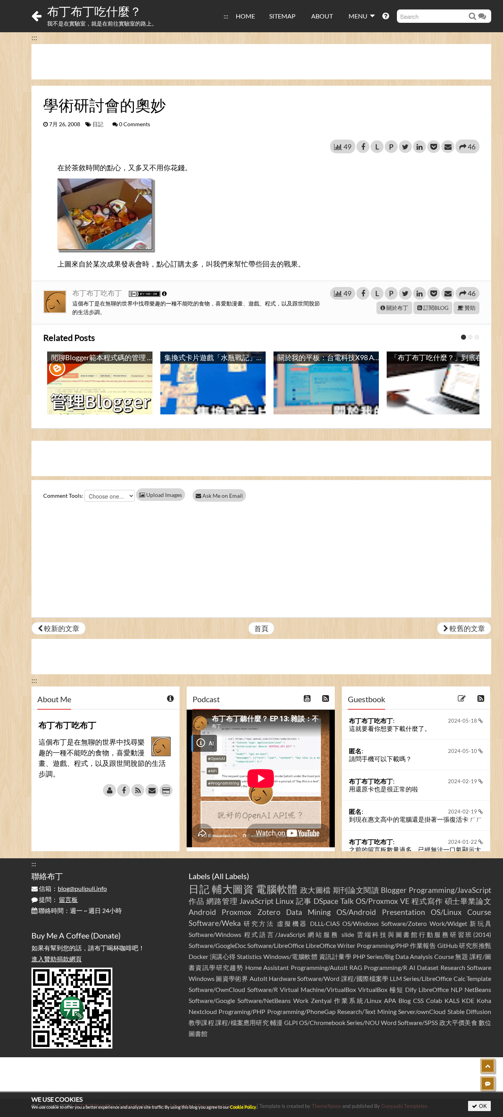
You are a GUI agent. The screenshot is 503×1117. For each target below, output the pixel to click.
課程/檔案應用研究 (242, 1022)
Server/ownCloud (422, 1011)
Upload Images (163, 494)
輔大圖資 (233, 889)
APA (390, 1000)
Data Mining (308, 911)
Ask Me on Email (222, 495)
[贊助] (166, 790)
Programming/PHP (383, 945)
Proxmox (237, 911)
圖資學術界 (232, 978)
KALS (451, 1000)
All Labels (230, 876)
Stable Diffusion (469, 1011)
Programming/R (385, 967)
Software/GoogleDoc (217, 945)
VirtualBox (372, 989)
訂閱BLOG (435, 307)
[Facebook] (123, 790)
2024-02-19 (463, 781)
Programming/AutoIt (319, 967)
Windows (202, 978)
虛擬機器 (292, 923)
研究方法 (259, 923)
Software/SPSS (418, 1022)
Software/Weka (215, 922)
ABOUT (322, 16)
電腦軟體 (277, 889)
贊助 (469, 307)
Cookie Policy (243, 1107)
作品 (196, 900)
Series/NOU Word (372, 1022)
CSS (418, 1000)
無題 (461, 956)
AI (412, 967)
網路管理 (222, 900)
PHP (359, 956)
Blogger (394, 889)
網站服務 (323, 934)
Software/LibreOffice (275, 945)
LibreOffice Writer (330, 945)
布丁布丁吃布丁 (97, 293)
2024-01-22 (463, 842)
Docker (198, 956)
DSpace (326, 900)
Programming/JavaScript (450, 889)
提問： (58, 899)
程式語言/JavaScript (274, 934)
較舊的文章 (466, 628)
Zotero (269, 911)
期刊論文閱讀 (356, 889)
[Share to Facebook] (362, 146)
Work (300, 1000)
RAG (355, 967)
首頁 (261, 628)
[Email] (151, 790)
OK (482, 1106)
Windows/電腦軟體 (290, 956)
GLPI (291, 1022)
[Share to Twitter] (405, 146)
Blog (404, 1000)
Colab (434, 1000)
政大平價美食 (458, 1022)
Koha (484, 1000)
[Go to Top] (487, 1065)
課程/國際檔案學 (365, 978)
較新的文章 (61, 628)
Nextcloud (203, 1011)
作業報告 (423, 945)
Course (479, 911)
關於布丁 (396, 307)
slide (347, 934)
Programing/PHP (241, 1011)
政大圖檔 (315, 889)
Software (479, 967)
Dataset (428, 967)
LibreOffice (434, 989)
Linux (284, 900)
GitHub (447, 945)
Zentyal (321, 1000)
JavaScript (256, 900)
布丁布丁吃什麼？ (94, 11)
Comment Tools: (63, 495)
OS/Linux (446, 911)
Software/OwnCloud (217, 989)
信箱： (72, 888)
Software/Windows (215, 934)
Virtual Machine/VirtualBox (318, 989)
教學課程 (201, 1022)
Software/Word (318, 978)
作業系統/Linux (357, 1000)
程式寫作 (427, 900)
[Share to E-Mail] (447, 146)
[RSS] (137, 790)
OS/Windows (360, 923)
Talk (347, 900)
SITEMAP (282, 16)
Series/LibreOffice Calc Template (447, 978)
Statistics (249, 956)
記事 (304, 900)
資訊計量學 (335, 956)
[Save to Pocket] (433, 146)
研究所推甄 (475, 945)
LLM (396, 978)
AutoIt (259, 978)
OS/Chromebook (322, 1022)
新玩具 (480, 923)
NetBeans (477, 989)
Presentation (403, 911)
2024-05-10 (463, 751)
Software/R (262, 989)
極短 (396, 989)
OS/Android (356, 911)
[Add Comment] (487, 1083)
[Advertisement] (261, 61)
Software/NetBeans (264, 1000)
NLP (457, 989)
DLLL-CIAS (325, 923)
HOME (245, 16)
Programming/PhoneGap (301, 1011)
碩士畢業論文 (468, 900)
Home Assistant (267, 967)
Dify (411, 989)
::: (226, 16)
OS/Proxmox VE (382, 900)
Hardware (282, 978)
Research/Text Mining (367, 1011)
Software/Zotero (404, 923)
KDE (468, 1000)
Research (453, 967)
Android (202, 911)
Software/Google (212, 1000)
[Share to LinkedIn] (419, 146)
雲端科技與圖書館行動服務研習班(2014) (424, 934)
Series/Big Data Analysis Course (410, 956)
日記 (97, 124)
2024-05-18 (463, 721)
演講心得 (223, 956)
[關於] (109, 790)
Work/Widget (448, 923)
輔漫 (276, 1022)
